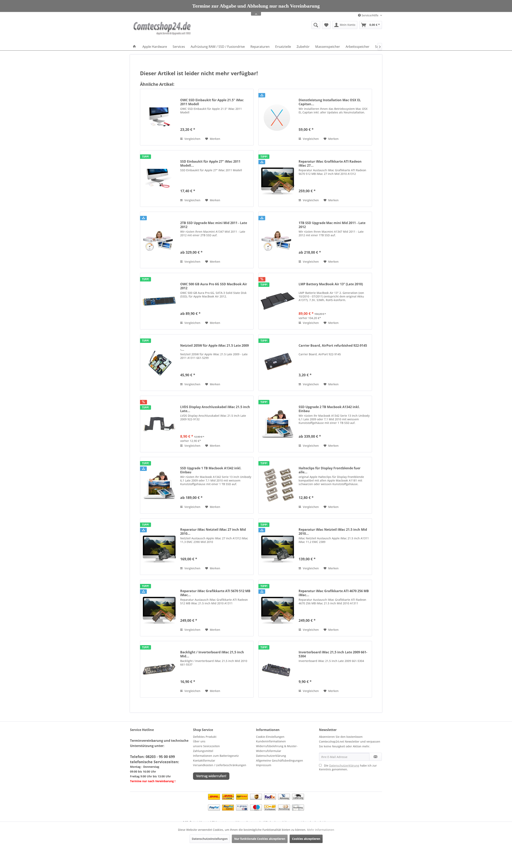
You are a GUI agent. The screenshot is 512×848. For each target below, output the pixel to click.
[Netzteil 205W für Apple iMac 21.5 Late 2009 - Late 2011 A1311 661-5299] (159, 362)
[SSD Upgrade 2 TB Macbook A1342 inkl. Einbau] (278, 424)
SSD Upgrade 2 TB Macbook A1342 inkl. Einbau (329, 409)
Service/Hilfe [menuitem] (370, 15)
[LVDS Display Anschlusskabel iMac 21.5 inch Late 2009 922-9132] (159, 424)
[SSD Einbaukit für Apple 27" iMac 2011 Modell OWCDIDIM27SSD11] (159, 178)
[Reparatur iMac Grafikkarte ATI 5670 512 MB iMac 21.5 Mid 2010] (159, 608)
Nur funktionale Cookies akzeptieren (259, 839)
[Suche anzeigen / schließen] (315, 25)
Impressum (263, 765)
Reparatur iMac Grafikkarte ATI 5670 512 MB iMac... (215, 593)
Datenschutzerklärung (271, 756)
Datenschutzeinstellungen (210, 839)
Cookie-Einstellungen (270, 737)
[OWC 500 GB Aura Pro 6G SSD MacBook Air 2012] (159, 301)
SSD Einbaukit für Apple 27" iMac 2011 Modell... (210, 163)
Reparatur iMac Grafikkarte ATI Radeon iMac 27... (330, 163)
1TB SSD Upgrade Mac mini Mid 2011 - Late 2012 (332, 225)
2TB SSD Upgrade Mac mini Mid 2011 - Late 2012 (213, 225)
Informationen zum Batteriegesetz (216, 756)
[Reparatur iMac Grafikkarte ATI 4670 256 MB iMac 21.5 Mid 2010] (278, 608)
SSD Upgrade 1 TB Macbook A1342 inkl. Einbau (210, 470)
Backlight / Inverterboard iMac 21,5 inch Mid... (212, 654)
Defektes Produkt (204, 737)
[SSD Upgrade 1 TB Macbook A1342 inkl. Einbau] (159, 485)
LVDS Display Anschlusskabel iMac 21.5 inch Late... (215, 409)
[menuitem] (285, 25)
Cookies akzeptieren (306, 839)
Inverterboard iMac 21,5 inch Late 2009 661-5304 (333, 654)
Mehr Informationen (320, 830)
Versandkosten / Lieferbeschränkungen (219, 765)
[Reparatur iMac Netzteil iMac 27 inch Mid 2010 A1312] (159, 547)
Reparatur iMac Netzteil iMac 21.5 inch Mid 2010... (333, 532)
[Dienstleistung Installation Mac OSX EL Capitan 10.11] (278, 117)
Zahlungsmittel (203, 751)
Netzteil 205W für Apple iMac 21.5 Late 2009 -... (214, 347)
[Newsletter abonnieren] (375, 757)
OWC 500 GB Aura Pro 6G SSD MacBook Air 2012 (213, 286)
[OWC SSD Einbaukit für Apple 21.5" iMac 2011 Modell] (159, 117)
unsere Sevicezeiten (206, 746)
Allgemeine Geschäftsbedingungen (279, 760)
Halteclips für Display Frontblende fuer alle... (329, 470)
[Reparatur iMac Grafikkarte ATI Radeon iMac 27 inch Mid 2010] (278, 178)
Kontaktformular (204, 760)
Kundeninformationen (271, 741)
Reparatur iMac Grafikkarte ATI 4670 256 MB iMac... (334, 593)
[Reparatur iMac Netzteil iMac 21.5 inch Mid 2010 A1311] (278, 547)
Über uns (199, 741)
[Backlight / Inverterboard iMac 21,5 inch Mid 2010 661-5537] (159, 669)
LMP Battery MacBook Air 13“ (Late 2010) (331, 284)
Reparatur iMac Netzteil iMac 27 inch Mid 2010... (213, 532)
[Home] (134, 46)
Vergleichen (192, 139)
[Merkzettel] (326, 25)
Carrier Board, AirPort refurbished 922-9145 (333, 345)
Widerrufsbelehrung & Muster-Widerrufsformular (277, 748)
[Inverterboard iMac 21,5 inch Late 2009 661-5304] (278, 669)
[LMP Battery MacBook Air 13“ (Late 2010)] (278, 301)
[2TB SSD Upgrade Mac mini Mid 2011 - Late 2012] (159, 240)
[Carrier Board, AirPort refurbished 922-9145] (278, 362)
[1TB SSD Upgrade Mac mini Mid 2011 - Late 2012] (278, 240)
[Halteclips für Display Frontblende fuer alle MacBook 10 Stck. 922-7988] (278, 485)
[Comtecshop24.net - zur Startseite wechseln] (162, 31)
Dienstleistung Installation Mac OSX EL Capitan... (330, 102)
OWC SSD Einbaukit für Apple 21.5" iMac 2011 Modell (212, 102)
